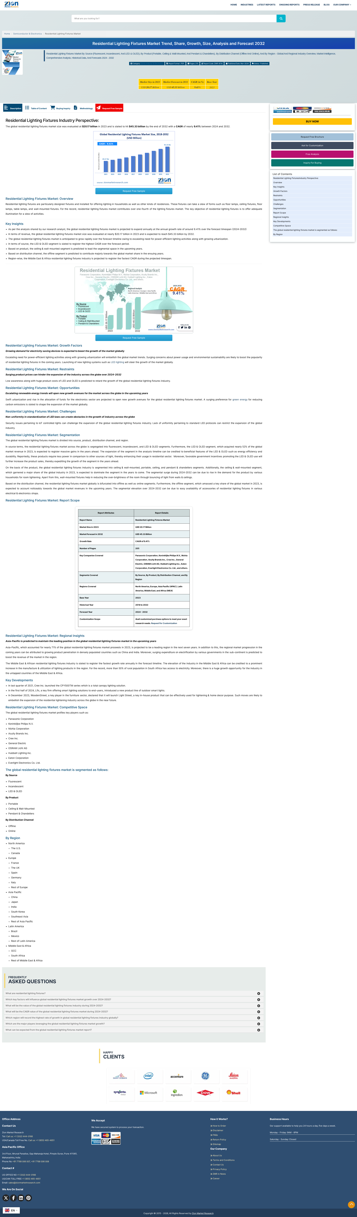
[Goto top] (351, 1204)
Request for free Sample (179, 44)
